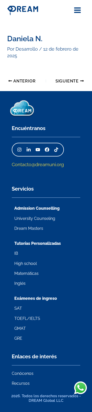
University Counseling (34, 218)
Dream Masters (28, 228)
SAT (18, 308)
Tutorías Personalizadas (37, 243)
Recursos (21, 383)
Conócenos (22, 373)
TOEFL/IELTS (27, 318)
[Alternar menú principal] (77, 10)
